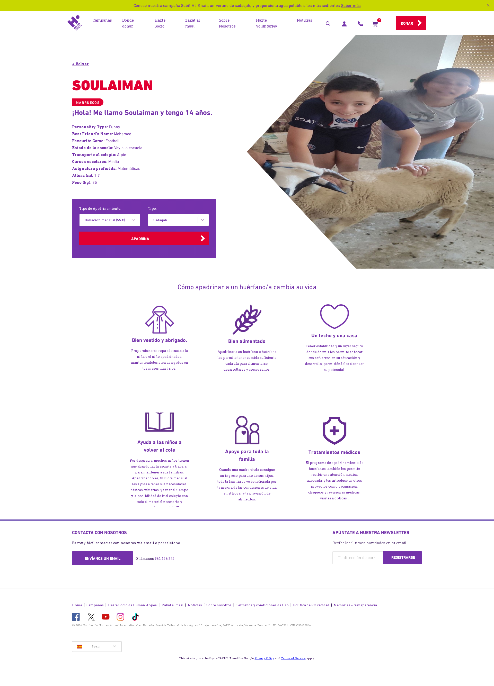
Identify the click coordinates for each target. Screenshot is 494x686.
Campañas (95, 605)
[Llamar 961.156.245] (360, 25)
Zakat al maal (172, 605)
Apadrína (140, 238)
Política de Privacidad (311, 605)
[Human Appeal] (74, 23)
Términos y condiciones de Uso (262, 605)
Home (77, 605)
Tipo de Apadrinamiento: (100, 208)
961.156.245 (165, 558)
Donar (407, 23)
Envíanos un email (102, 558)
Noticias (195, 605)
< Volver (80, 63)
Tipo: (152, 208)
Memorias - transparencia (355, 605)
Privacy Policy (264, 658)
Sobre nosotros (219, 605)
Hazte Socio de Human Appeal (133, 605)
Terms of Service (293, 658)
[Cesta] (375, 25)
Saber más (351, 5)
